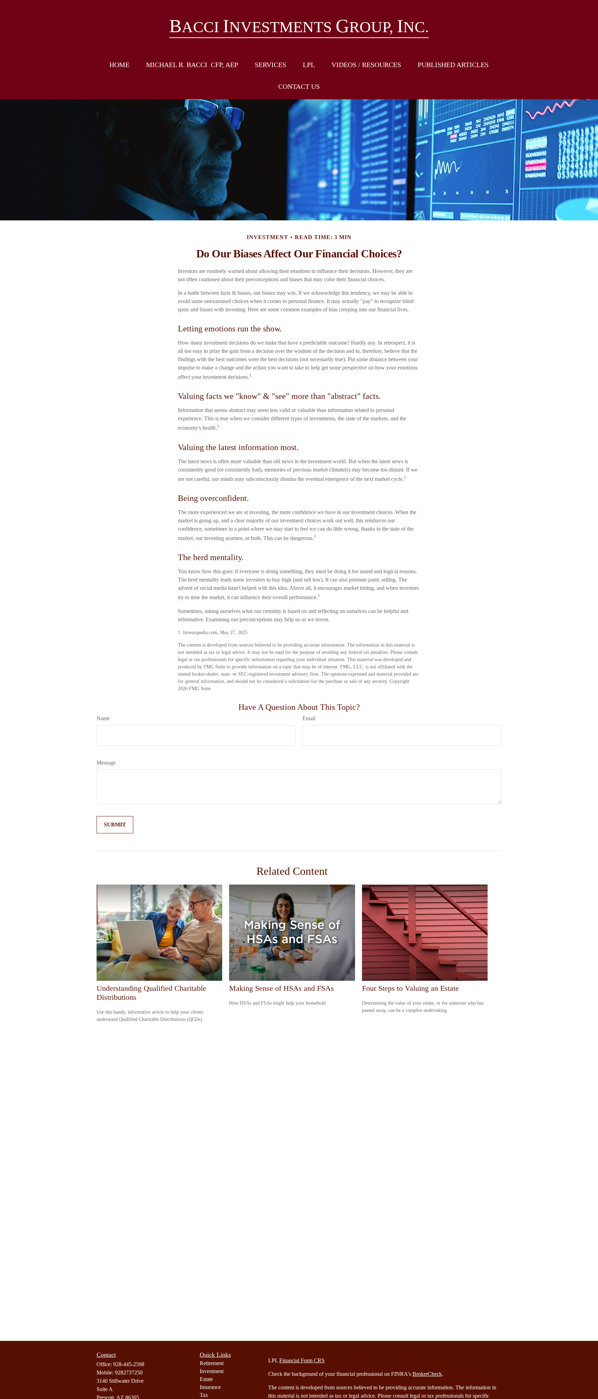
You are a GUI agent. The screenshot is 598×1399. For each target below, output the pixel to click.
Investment (212, 1371)
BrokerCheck (427, 1374)
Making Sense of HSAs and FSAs (281, 988)
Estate (206, 1379)
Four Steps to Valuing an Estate (410, 988)
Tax (204, 1395)
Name (103, 718)
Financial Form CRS (302, 1360)
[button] (119, 65)
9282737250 (129, 1372)
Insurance (210, 1387)
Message (106, 763)
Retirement (212, 1363)
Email (308, 718)
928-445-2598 (128, 1364)
